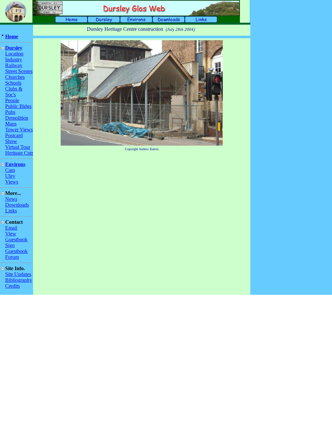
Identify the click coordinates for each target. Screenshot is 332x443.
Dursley (13, 48)
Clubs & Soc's (13, 91)
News (11, 199)
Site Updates (18, 274)
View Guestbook (16, 236)
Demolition (16, 118)
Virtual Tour (17, 147)
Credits (12, 286)
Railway (13, 65)
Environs (15, 164)
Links (11, 210)
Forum (12, 257)
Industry (13, 59)
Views (11, 182)
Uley (10, 176)
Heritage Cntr (19, 153)
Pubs (10, 112)
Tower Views (19, 129)
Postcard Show (14, 138)
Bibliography (18, 280)
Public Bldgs (18, 106)
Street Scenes (18, 71)
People (12, 100)
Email (11, 228)
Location (14, 53)
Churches (15, 77)
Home (11, 36)
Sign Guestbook (16, 248)
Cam (10, 170)
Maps (11, 123)
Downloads (17, 205)
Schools (13, 83)
